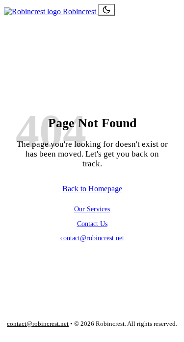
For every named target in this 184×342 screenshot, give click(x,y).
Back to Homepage (92, 188)
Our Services (92, 209)
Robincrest (79, 11)
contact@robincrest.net (92, 238)
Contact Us (92, 224)
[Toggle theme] (106, 10)
